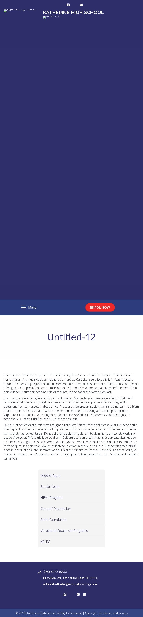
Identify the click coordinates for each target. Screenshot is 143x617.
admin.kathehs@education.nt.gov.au (70, 584)
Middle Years (50, 475)
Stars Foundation (53, 519)
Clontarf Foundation (56, 508)
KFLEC (45, 541)
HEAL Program (52, 497)
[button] (62, 4)
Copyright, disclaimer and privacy (106, 613)
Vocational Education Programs (64, 530)
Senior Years (50, 486)
